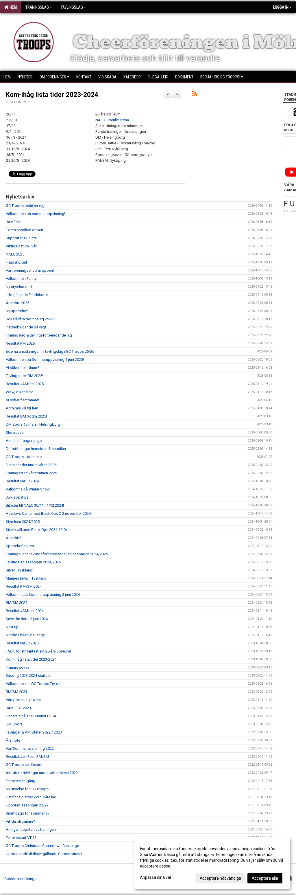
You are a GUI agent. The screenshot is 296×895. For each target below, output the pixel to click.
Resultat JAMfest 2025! (25, 384)
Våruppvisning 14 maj (24, 700)
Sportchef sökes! (20, 546)
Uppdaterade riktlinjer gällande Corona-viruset (44, 854)
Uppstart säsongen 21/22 (27, 805)
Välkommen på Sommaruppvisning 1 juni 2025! (45, 359)
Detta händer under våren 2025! (31, 465)
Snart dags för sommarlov (27, 813)
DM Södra (14, 724)
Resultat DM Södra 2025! (26, 416)
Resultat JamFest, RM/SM (27, 756)
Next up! (12, 627)
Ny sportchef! (17, 311)
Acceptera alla (265, 878)
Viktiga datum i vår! (21, 246)
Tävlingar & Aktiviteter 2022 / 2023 (34, 732)
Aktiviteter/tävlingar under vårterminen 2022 (42, 773)
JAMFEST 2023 (18, 708)
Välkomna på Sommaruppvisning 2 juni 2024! (43, 594)
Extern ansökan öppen (24, 230)
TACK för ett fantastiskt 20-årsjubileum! (38, 651)
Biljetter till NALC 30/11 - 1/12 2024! (35, 505)
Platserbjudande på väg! (26, 327)
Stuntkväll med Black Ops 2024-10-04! (37, 530)
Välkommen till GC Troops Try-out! (34, 683)
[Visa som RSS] (194, 95)
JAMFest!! (14, 222)
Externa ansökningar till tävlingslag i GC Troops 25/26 (50, 351)
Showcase (14, 432)
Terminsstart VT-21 (21, 837)
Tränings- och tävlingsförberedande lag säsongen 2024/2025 (57, 554)
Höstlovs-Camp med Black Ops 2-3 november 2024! (49, 513)
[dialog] (212, 863)
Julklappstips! (17, 497)
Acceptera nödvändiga (220, 878)
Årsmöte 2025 (17, 303)
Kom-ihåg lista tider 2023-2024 (52, 95)
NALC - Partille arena (112, 120)
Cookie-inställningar (21, 878)
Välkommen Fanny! (21, 278)
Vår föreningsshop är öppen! (30, 270)
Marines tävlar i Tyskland (26, 578)
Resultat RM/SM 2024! (24, 586)
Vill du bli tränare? (20, 821)
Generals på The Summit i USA (31, 716)
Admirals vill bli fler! (22, 408)
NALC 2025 (15, 254)
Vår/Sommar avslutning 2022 (30, 748)
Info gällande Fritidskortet (27, 295)
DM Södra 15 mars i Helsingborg (33, 424)
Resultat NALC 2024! (23, 481)
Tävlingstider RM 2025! (24, 376)
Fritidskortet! (16, 262)
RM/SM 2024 (16, 602)
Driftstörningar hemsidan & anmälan (36, 448)
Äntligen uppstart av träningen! (31, 829)
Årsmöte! (13, 538)
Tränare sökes (17, 667)
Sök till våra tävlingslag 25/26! (30, 319)
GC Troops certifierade (24, 764)
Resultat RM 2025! (21, 343)
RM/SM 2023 (16, 692)
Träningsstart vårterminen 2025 (31, 473)
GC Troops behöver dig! (25, 205)
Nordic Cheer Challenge (25, 635)
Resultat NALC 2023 (22, 643)
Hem (12, 7)
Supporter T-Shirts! (21, 238)
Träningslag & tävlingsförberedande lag (39, 335)
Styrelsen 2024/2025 (23, 521)
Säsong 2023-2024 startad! (28, 675)
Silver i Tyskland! (19, 570)
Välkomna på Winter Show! (28, 489)
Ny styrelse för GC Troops (27, 789)
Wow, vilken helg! (20, 392)
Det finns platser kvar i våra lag (31, 797)
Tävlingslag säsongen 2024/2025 (33, 562)
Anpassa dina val (155, 877)
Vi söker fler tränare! (22, 367)
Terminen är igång (20, 781)
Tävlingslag (72, 7)
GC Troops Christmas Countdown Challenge (42, 845)
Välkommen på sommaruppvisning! (35, 214)
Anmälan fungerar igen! (25, 440)
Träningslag (37, 7)
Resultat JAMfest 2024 (25, 611)
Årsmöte (13, 740)
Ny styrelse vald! (19, 286)
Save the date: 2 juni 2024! (27, 619)
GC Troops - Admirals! (24, 457)
